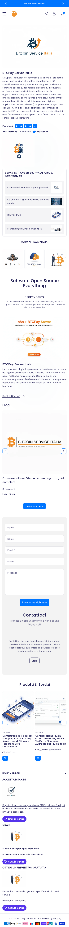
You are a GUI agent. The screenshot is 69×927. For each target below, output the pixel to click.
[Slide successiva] (63, 3)
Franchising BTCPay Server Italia (24, 228)
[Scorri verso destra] (63, 451)
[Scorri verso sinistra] (5, 451)
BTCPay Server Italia (34, 3)
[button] (5, 14)
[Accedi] (54, 13)
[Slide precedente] (5, 3)
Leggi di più (8, 494)
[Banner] (12, 259)
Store (34, 660)
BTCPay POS (14, 214)
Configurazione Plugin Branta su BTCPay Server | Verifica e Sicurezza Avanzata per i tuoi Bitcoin (50, 739)
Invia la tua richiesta (34, 602)
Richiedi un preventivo (14, 900)
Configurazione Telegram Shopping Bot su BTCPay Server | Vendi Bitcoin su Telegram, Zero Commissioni (17, 741)
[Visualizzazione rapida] (5, 758)
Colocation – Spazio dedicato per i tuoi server (28, 201)
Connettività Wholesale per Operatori (27, 187)
